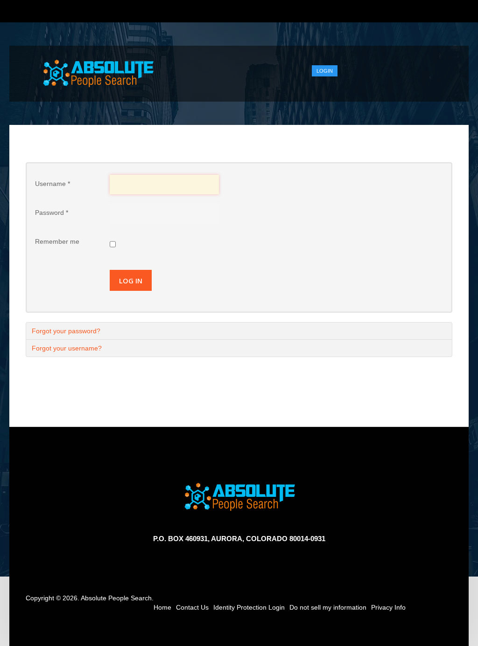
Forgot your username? (67, 348)
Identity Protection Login (249, 607)
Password (51, 212)
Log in (130, 280)
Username (52, 183)
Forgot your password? (66, 331)
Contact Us (192, 607)
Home (162, 607)
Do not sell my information (327, 607)
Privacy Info (388, 607)
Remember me (57, 241)
